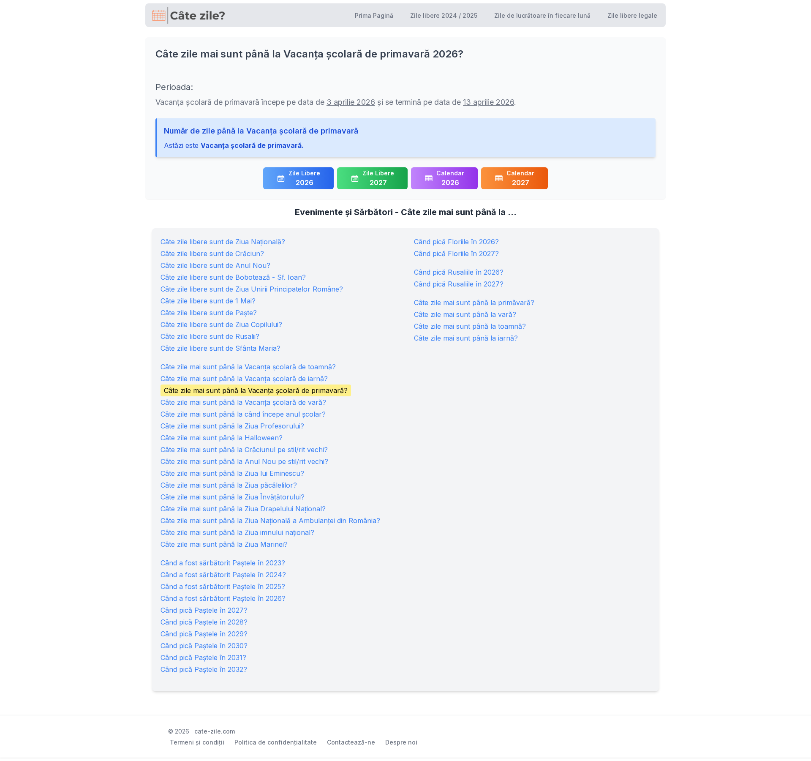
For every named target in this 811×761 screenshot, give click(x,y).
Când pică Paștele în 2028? (204, 622)
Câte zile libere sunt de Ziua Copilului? (221, 324)
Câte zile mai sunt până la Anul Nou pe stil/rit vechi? (244, 461)
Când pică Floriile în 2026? (456, 241)
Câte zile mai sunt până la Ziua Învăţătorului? (233, 497)
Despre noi (401, 742)
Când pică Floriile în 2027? (456, 253)
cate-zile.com (214, 731)
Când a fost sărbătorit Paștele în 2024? (223, 574)
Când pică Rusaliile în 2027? (458, 284)
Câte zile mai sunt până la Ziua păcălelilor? (229, 485)
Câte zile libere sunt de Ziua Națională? (223, 241)
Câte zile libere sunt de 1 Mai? (208, 301)
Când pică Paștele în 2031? (203, 657)
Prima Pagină (374, 15)
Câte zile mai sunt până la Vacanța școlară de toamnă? (248, 367)
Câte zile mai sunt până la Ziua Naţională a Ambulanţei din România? (270, 520)
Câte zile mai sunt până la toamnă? (470, 326)
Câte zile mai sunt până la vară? (465, 314)
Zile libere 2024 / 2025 (443, 15)
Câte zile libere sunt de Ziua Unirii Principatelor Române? (252, 289)
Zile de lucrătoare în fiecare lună (542, 15)
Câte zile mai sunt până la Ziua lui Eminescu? (232, 473)
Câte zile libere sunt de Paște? (209, 312)
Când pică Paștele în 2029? (204, 634)
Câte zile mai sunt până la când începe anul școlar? (243, 414)
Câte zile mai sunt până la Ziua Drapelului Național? (243, 509)
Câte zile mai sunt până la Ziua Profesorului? (232, 426)
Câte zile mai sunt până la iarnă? (466, 338)
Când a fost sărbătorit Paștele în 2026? (223, 598)
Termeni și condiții (197, 742)
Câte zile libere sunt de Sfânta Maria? (220, 348)
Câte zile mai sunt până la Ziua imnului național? (237, 532)
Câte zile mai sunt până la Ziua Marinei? (224, 544)
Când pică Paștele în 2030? (204, 645)
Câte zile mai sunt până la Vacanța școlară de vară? (243, 402)
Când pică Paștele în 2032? (204, 669)
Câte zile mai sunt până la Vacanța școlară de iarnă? (244, 378)
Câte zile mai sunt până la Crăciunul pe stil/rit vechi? (244, 449)
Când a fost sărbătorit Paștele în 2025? (223, 586)
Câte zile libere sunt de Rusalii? (210, 336)
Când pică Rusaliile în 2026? (458, 272)
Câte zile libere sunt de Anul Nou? (215, 265)
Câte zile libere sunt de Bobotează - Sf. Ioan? (233, 277)
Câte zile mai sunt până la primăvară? (474, 302)
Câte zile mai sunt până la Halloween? (222, 438)
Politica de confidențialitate (275, 742)
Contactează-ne (351, 742)
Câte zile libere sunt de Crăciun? (212, 253)
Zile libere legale (632, 15)
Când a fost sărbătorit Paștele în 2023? (223, 563)
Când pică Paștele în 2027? (204, 610)
